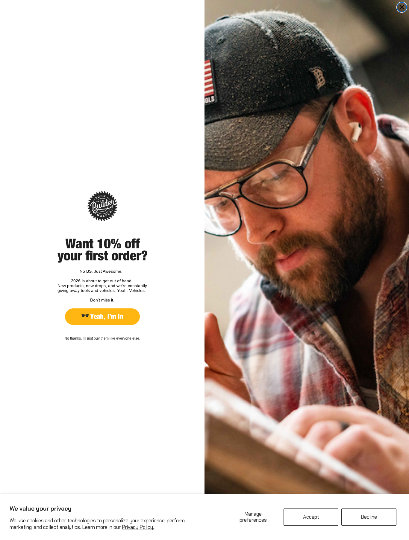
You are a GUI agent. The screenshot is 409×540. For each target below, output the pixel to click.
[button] (102, 316)
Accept (311, 517)
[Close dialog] (402, 7)
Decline (369, 517)
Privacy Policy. (138, 527)
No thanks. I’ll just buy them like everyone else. (102, 338)
